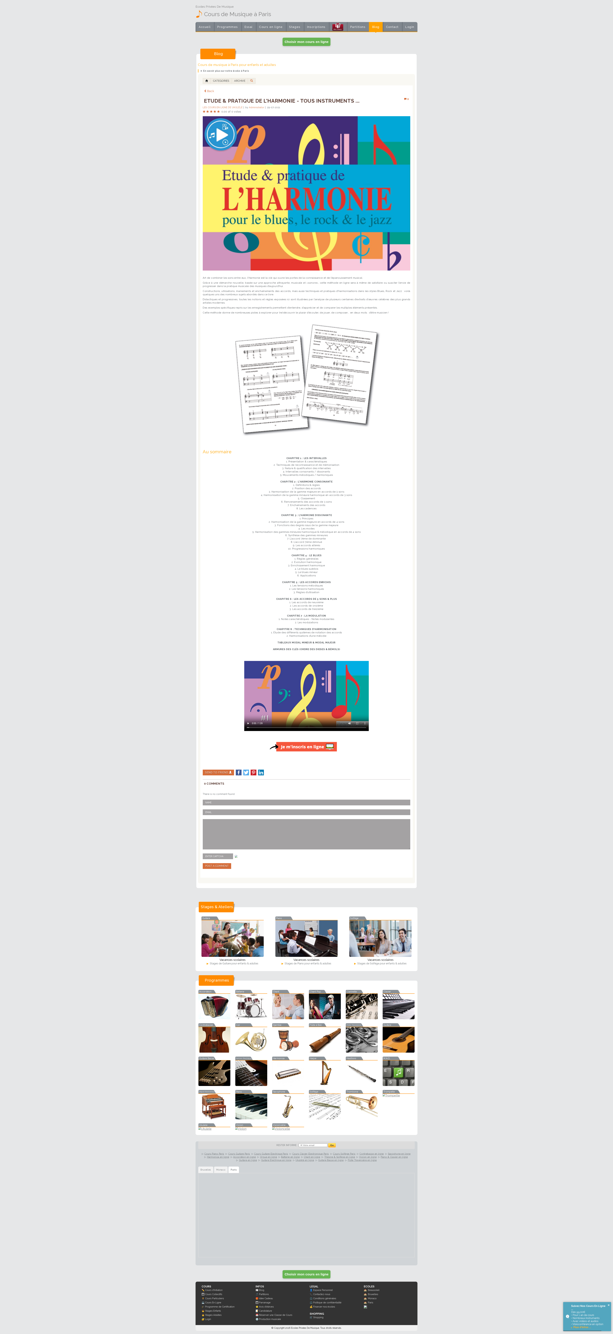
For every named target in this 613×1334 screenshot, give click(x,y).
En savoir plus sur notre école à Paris (226, 71)
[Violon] (251, 1129)
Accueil (205, 27)
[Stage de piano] (306, 938)
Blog (375, 27)
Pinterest (253, 772)
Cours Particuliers (214, 1298)
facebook (239, 772)
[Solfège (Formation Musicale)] (325, 1118)
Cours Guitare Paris (239, 1154)
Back (210, 91)
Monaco (372, 1298)
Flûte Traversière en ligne (362, 1160)
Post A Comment (217, 865)
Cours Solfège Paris (344, 1154)
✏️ (203, 1290)
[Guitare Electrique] (251, 1085)
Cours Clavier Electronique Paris (310, 1154)
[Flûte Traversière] (362, 1051)
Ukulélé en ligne (304, 1160)
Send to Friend (217, 772)
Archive (239, 80)
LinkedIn (261, 772)
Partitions (358, 27)
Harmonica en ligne (218, 1157)
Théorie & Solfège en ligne (339, 1157)
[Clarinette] (362, 1018)
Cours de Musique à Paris (237, 14)
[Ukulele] (214, 1129)
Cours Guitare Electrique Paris (271, 1154)
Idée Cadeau (266, 1298)
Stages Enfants (213, 1310)
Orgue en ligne (268, 1157)
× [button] (609, 1305)
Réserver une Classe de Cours (275, 1315)
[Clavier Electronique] (399, 1018)
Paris (370, 1302)
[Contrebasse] (214, 1051)
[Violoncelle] (288, 1129)
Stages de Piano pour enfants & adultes (307, 963)
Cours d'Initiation (214, 1290)
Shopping (318, 1317)
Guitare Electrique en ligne (276, 1160)
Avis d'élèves (266, 1306)
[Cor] (251, 1051)
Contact (392, 27)
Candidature (265, 1310)
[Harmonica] (288, 1085)
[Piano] (251, 1118)
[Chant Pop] (325, 1018)
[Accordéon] (214, 1018)
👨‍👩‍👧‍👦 (203, 1294)
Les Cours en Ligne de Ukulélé (222, 107)
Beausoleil (373, 1290)
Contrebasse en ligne (371, 1154)
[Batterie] (251, 1018)
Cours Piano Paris (214, 1154)
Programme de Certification (220, 1306)
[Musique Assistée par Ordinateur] (399, 1085)
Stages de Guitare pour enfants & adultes (233, 963)
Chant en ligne (312, 1157)
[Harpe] (325, 1085)
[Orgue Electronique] (214, 1118)
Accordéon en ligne (244, 1157)
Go (332, 1145)
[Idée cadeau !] (338, 27)
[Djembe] (288, 1051)
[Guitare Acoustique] (399, 1051)
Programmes (227, 27)
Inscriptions (316, 27)
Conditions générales (324, 1298)
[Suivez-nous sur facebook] (365, 1307)
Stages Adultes (213, 1315)
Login (409, 27)
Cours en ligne (271, 27)
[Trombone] (362, 1118)
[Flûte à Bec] (325, 1051)
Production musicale (270, 1319)
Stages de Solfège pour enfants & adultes (382, 963)
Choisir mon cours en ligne (307, 42)
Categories (221, 80)
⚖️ (311, 1298)
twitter (246, 772)
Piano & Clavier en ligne (394, 1157)
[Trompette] (399, 1095)
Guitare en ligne (248, 1160)
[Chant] (288, 1018)
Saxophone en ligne (399, 1154)
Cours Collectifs (213, 1294)
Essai (248, 27)
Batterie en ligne (290, 1157)
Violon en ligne (368, 1157)
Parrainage (265, 1302)
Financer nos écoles (324, 1306)
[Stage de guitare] (232, 938)
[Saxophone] (288, 1118)
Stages (294, 27)
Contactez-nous (321, 1294)
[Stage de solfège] (380, 938)
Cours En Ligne (213, 1302)
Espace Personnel (323, 1290)
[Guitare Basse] (214, 1085)
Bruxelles (373, 1294)
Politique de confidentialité (327, 1302)
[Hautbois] (362, 1085)
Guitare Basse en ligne (331, 1160)
